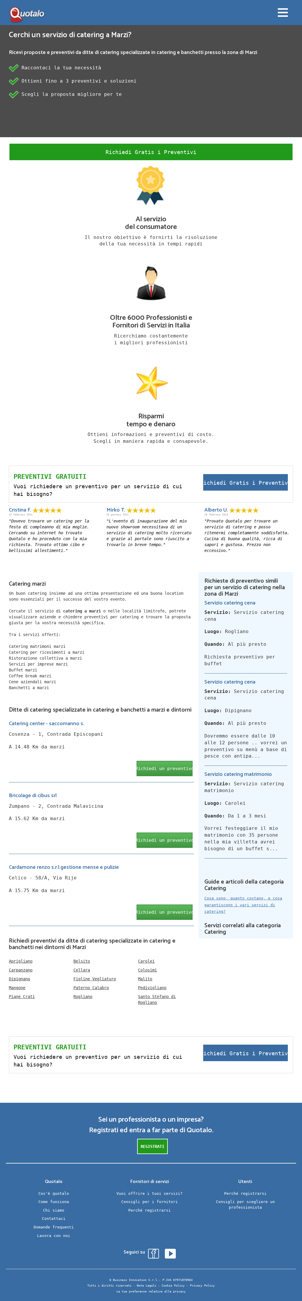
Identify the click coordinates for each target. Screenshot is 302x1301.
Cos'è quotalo (53, 1193)
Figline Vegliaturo (94, 978)
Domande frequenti (54, 1227)
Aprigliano (20, 961)
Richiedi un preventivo (165, 768)
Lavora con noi (53, 1235)
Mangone (17, 987)
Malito (145, 978)
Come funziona (53, 1202)
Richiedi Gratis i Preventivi (151, 152)
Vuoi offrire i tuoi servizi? (149, 1193)
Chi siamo (53, 1210)
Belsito (81, 961)
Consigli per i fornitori (149, 1202)
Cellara (81, 970)
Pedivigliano (152, 987)
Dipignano (19, 978)
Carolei (146, 961)
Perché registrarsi (149, 1210)
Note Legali (146, 1285)
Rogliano (82, 996)
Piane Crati (22, 996)
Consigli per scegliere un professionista (245, 1205)
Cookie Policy (173, 1285)
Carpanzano (20, 970)
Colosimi (147, 970)
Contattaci (53, 1218)
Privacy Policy (202, 1285)
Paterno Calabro (91, 987)
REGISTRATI (152, 1146)
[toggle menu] (283, 13)
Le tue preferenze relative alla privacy (151, 1291)
